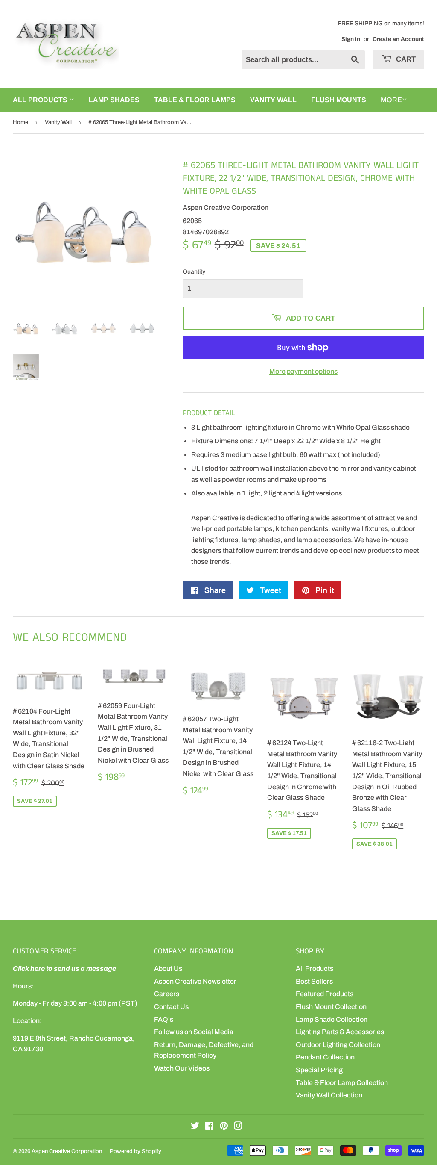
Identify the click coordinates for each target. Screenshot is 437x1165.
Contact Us (171, 1006)
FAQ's (163, 1019)
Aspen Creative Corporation (67, 1151)
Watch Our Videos (182, 1068)
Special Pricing (319, 1070)
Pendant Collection (325, 1057)
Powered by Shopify (135, 1151)
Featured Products (324, 993)
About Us (168, 968)
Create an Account (398, 39)
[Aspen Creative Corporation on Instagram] (238, 1126)
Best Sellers (314, 981)
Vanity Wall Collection (329, 1095)
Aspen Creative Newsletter (195, 981)
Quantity (194, 271)
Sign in (350, 39)
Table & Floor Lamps (195, 99)
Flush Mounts (338, 99)
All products (41, 99)
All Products (314, 968)
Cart (405, 59)
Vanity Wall (273, 99)
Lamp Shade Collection (331, 1019)
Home (20, 122)
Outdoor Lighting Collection (338, 1044)
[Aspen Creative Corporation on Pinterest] (223, 1126)
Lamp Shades (114, 99)
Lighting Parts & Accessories (340, 1031)
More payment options (303, 371)
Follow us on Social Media (193, 1031)
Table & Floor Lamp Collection (342, 1082)
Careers (166, 993)
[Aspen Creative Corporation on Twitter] (195, 1126)
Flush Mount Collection (331, 1006)
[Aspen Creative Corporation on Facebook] (209, 1126)
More (391, 99)
